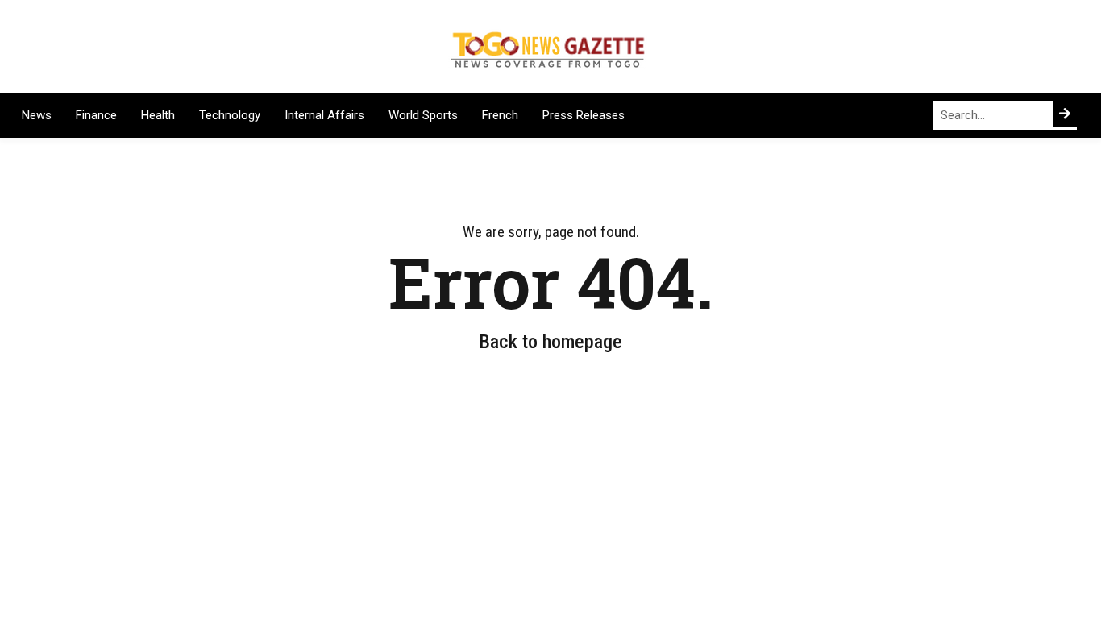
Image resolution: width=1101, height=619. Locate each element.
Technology (229, 115)
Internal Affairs (324, 115)
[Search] (1065, 114)
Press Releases (583, 115)
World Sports (423, 115)
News (37, 115)
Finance (96, 115)
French (500, 115)
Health (158, 115)
